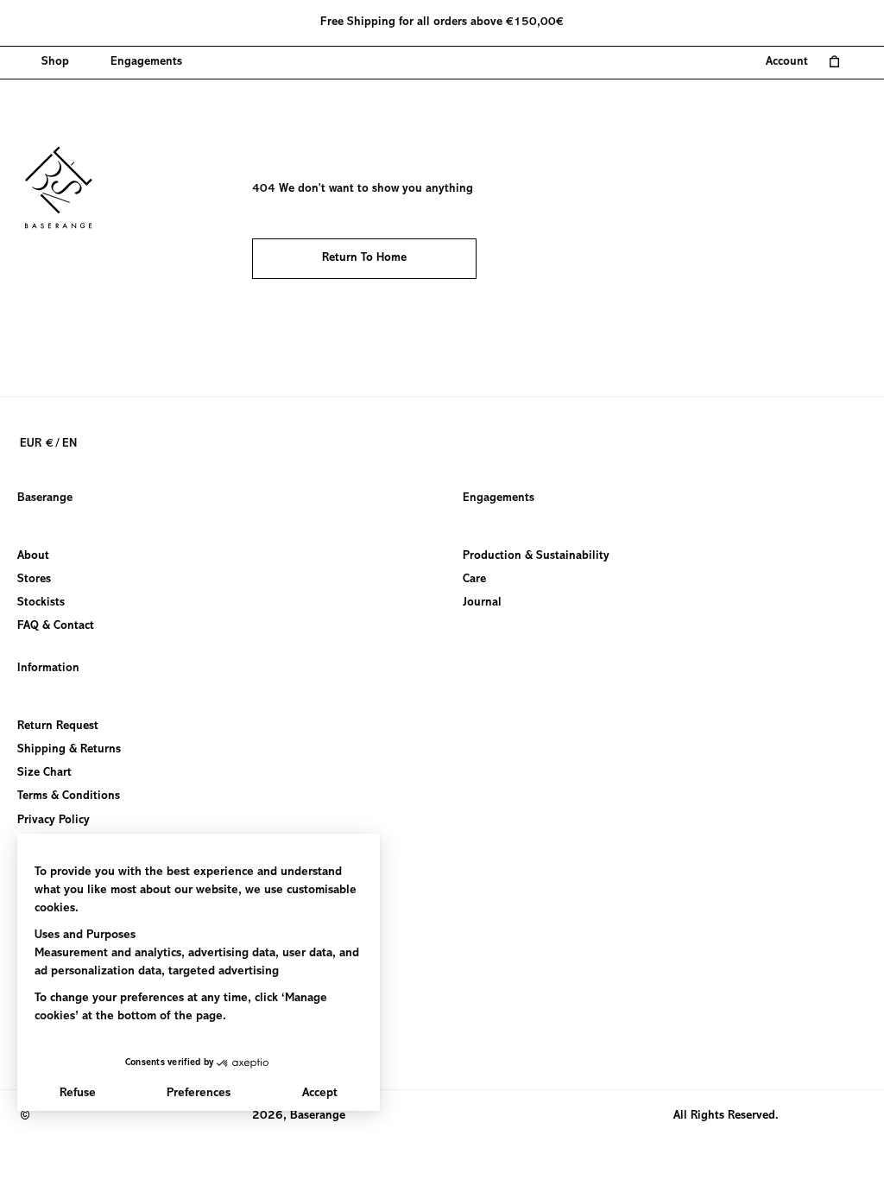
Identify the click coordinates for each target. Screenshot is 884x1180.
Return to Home (364, 258)
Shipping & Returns (69, 750)
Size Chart (44, 774)
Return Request (57, 726)
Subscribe (43, 1041)
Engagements (498, 498)
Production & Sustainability (536, 556)
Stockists (41, 603)
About (33, 556)
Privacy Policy (53, 820)
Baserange (45, 498)
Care (474, 579)
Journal (482, 603)
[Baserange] (66, 187)
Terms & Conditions (68, 797)
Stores (34, 579)
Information (48, 668)
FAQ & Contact (55, 626)
